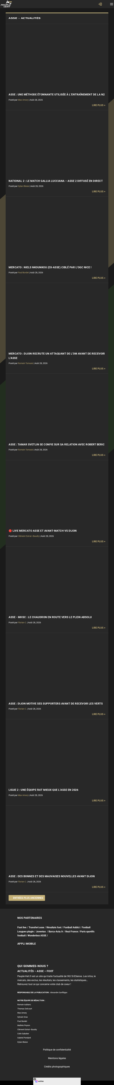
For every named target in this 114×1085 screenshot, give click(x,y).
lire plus (97, 105)
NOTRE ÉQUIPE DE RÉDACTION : (31, 1000)
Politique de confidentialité (57, 1049)
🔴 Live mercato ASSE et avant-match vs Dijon (43, 530)
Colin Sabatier (23, 1033)
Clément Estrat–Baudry (27, 1029)
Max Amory (23, 100)
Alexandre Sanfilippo (58, 992)
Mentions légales (57, 1058)
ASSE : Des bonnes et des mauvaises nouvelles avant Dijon (52, 876)
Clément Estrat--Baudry (28, 536)
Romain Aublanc (24, 1004)
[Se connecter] (100, 4)
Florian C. (22, 622)
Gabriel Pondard (24, 1038)
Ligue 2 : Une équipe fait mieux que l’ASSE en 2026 (43, 789)
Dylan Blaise (23, 186)
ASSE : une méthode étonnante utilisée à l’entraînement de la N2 (57, 94)
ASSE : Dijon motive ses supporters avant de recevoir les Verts (56, 703)
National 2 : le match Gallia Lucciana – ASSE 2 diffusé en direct (56, 180)
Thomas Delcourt (24, 1009)
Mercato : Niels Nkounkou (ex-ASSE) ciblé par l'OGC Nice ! (50, 267)
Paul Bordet (23, 272)
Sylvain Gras (22, 1017)
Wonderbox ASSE (37, 935)
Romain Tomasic (25, 363)
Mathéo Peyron (23, 1025)
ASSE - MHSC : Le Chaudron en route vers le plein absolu (50, 617)
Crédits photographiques (57, 1066)
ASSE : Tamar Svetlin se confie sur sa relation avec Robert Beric (56, 444)
